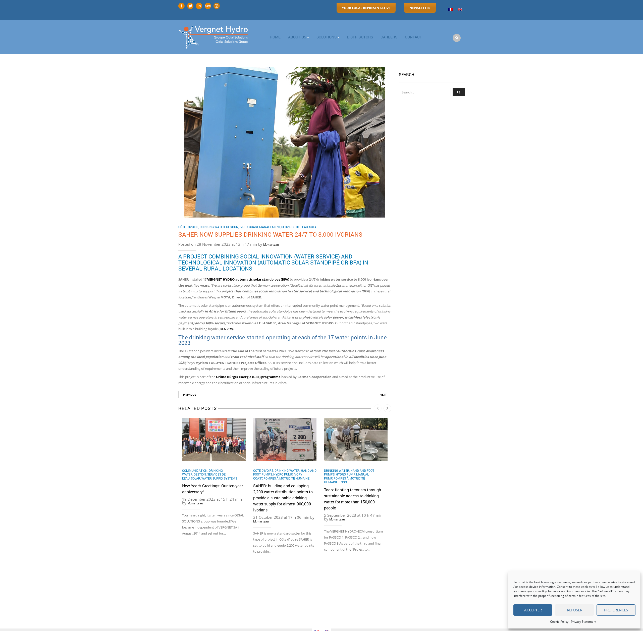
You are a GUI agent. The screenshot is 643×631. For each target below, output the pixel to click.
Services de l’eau (294, 227)
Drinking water (212, 227)
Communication (194, 470)
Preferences (616, 609)
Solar (313, 227)
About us (297, 36)
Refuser (574, 609)
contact (413, 36)
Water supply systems (219, 478)
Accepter (533, 609)
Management (269, 227)
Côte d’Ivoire (188, 227)
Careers (389, 36)
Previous (189, 394)
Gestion (232, 227)
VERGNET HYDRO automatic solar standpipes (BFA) (248, 279)
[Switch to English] (460, 9)
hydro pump (282, 474)
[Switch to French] (450, 9)
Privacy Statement (583, 621)
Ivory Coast (249, 227)
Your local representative (366, 8)
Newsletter (420, 8)
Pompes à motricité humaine (286, 478)
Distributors (360, 36)
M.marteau (271, 244)
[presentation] (378, 408)
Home (275, 36)
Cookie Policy (559, 621)
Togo (343, 482)
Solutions (326, 36)
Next (383, 394)
